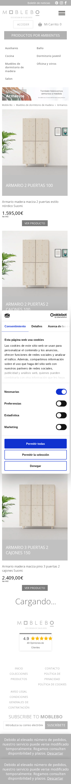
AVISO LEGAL (19, 691)
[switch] (61, 403)
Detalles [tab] (36, 326)
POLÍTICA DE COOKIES (52, 684)
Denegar (35, 465)
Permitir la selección (35, 454)
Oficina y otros (46, 63)
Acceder (23, 24)
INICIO (19, 668)
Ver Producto (35, 223)
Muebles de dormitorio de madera (14, 67)
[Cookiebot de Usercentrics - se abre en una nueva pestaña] (50, 315)
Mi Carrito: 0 (52, 24)
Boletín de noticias (38, 3)
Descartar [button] (55, 753)
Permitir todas (35, 443)
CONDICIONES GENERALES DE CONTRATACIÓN (18, 702)
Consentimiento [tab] (15, 326)
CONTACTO (52, 668)
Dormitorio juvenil (49, 56)
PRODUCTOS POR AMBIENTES (35, 35)
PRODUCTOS (19, 679)
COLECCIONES (19, 673)
